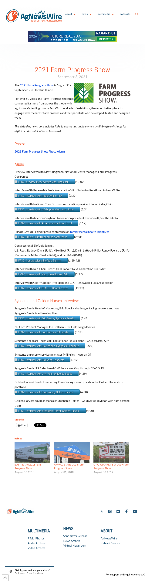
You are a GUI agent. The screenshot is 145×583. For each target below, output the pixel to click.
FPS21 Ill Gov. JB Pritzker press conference (42, 237)
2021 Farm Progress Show (36, 85)
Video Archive (36, 548)
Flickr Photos (36, 538)
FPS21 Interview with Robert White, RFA (40, 195)
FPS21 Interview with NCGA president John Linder (46, 209)
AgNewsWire (109, 538)
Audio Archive (36, 543)
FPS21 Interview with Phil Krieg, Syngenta (41, 360)
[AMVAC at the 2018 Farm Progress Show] (72, 452)
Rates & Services (111, 543)
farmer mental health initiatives (89, 231)
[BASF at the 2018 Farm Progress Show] (32, 452)
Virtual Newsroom (74, 545)
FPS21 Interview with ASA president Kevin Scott (45, 223)
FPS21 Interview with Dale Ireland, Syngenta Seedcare (48, 346)
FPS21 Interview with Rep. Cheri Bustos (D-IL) (43, 274)
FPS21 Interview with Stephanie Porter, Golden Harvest (48, 411)
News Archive (71, 540)
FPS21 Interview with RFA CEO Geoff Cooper (43, 288)
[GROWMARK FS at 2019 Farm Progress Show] (111, 452)
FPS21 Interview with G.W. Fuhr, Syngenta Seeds (45, 373)
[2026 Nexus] (72, 36)
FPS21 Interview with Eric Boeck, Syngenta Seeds (46, 318)
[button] (136, 14)
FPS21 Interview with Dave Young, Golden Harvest (45, 392)
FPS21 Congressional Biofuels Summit (39, 260)
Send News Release (75, 536)
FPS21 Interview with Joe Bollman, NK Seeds (43, 332)
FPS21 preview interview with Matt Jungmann (43, 182)
